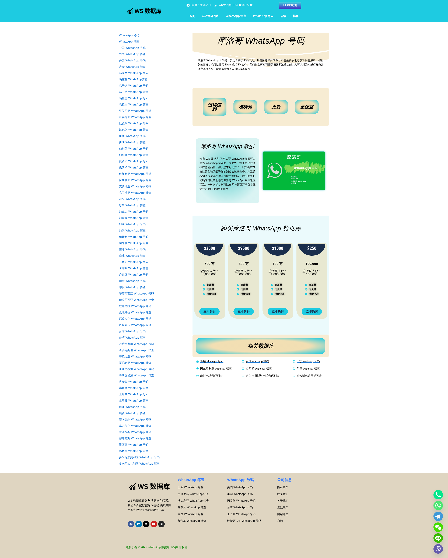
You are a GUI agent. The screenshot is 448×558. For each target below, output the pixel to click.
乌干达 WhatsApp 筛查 (133, 92)
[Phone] (438, 494)
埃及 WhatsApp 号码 (132, 407)
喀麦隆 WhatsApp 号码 (133, 381)
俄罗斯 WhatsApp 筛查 (133, 167)
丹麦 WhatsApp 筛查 (132, 66)
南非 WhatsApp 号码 (132, 249)
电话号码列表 (210, 16)
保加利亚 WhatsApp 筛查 (135, 180)
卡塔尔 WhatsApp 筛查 (133, 268)
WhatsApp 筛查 (236, 16)
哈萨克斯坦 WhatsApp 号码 (136, 344)
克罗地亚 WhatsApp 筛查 (135, 192)
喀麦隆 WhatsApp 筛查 (133, 388)
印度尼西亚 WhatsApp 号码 (136, 293)
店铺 (283, 16)
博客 (296, 16)
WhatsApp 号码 (263, 16)
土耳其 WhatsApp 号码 (133, 394)
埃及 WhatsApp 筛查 (132, 413)
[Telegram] (438, 516)
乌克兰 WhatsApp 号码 (133, 73)
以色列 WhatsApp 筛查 (133, 129)
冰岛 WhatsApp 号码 (132, 199)
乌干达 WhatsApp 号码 (133, 85)
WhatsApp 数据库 (159, 547)
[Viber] (438, 549)
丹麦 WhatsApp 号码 (132, 60)
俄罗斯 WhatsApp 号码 (133, 161)
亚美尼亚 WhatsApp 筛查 (135, 117)
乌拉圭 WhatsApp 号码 (133, 98)
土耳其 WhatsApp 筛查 (133, 400)
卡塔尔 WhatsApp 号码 (133, 262)
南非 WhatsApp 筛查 (132, 255)
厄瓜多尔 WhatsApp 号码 (135, 318)
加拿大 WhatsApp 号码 (133, 211)
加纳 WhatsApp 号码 (132, 224)
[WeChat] (438, 527)
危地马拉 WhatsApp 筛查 (135, 312)
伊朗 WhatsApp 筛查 (132, 142)
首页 (192, 16)
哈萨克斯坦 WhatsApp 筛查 (136, 350)
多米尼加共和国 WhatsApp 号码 (139, 457)
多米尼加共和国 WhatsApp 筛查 (139, 463)
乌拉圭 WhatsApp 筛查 (133, 104)
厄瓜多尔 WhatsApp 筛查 (135, 325)
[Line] (438, 538)
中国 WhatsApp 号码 (132, 48)
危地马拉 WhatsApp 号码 (135, 306)
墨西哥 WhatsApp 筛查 (133, 451)
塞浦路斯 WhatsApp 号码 (135, 432)
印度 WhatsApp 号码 (132, 281)
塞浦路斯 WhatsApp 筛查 (135, 438)
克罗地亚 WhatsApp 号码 (135, 186)
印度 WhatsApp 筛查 (132, 287)
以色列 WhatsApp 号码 (133, 123)
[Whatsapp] (438, 505)
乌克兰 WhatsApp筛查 (133, 79)
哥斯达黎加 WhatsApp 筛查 (136, 375)
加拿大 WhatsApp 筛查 (133, 218)
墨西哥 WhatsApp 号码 (133, 444)
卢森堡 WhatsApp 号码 (133, 274)
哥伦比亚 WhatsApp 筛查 (135, 362)
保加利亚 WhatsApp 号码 (135, 174)
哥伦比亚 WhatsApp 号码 (135, 356)
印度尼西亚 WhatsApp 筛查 (136, 299)
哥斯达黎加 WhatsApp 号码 (136, 369)
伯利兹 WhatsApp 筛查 (133, 155)
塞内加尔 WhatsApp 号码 (135, 419)
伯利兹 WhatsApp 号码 (133, 148)
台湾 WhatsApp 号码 (132, 331)
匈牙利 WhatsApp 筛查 (133, 243)
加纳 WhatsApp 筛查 (132, 230)
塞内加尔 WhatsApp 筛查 (135, 425)
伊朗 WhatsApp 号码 (132, 136)
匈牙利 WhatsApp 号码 (133, 236)
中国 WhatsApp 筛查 (132, 54)
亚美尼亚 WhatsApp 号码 (135, 111)
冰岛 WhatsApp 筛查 (132, 205)
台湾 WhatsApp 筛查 (132, 337)
